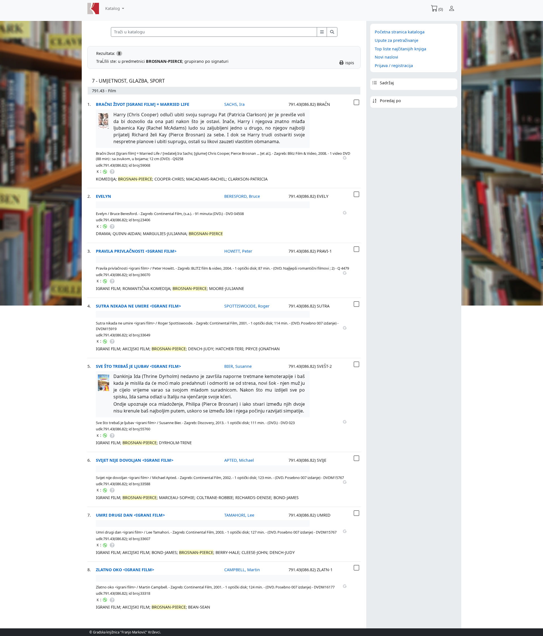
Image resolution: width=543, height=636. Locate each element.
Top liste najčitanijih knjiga (400, 48)
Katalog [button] (113, 8)
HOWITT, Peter (238, 251)
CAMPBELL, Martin (242, 569)
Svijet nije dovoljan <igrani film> (134, 460)
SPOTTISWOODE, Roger (247, 306)
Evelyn (103, 196)
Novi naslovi (386, 57)
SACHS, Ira (234, 104)
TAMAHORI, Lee (239, 515)
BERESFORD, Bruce (242, 196)
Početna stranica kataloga (400, 32)
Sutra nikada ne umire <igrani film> (138, 306)
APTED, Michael (239, 460)
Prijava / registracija (394, 65)
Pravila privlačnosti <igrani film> (136, 251)
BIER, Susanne (238, 366)
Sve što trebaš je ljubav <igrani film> (138, 366)
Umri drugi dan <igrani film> (130, 515)
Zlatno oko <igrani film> (125, 569)
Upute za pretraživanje (396, 40)
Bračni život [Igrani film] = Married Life (142, 104)
